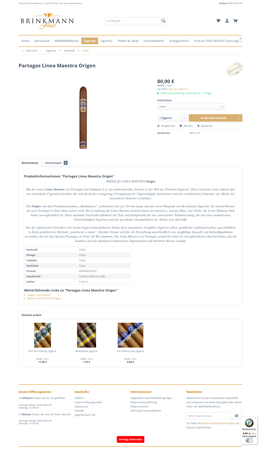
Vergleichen (167, 126)
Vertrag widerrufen (130, 439)
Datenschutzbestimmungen (218, 423)
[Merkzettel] (218, 20)
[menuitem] (136, 20)
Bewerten (207, 126)
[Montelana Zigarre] (86, 335)
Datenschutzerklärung (143, 402)
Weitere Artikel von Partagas (44, 298)
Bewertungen (55, 162)
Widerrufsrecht (139, 406)
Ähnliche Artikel (31, 315)
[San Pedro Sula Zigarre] (130, 335)
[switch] (249, 440)
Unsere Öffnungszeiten (88, 402)
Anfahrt (79, 398)
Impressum (81, 406)
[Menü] (255, 419)
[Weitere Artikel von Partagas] (234, 69)
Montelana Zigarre (86, 351)
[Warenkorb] (237, 20)
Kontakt (79, 410)
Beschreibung (29, 162)
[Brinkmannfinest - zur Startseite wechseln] (47, 21)
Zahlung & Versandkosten (145, 410)
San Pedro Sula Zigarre (130, 351)
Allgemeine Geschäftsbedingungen (151, 398)
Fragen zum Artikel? (39, 295)
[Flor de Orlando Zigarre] (42, 335)
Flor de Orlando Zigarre (42, 351)
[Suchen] (163, 20)
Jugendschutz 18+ (85, 415)
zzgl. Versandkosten (178, 88)
